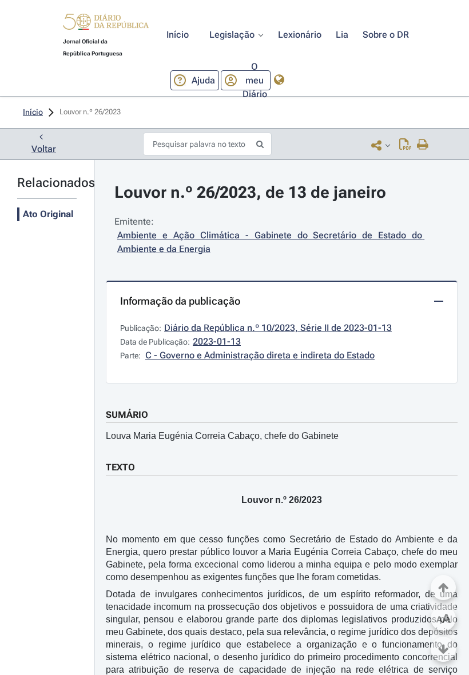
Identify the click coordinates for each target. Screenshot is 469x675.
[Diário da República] (106, 24)
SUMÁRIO (127, 414)
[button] (106, 23)
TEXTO (120, 467)
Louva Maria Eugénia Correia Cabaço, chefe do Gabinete (222, 436)
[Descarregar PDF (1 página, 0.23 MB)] (405, 145)
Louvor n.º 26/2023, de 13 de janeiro (250, 192)
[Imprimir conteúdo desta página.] (423, 145)
